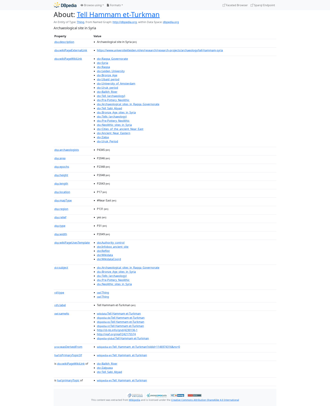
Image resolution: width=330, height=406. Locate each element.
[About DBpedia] (65, 5)
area (59, 158)
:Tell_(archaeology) (111, 96)
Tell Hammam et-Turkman (118, 14)
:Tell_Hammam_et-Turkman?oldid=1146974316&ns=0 (138, 347)
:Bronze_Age (107, 75)
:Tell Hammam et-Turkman (119, 313)
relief (60, 217)
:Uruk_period (107, 88)
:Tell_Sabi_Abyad (109, 108)
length (61, 183)
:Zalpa (103, 137)
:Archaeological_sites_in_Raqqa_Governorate (128, 104)
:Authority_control (110, 242)
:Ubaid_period (108, 79)
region (61, 209)
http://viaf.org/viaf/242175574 (116, 334)
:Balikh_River (107, 92)
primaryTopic (68, 380)
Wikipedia (134, 400)
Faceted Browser (236, 5)
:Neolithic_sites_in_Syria (114, 125)
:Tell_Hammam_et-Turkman (122, 355)
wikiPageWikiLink (68, 59)
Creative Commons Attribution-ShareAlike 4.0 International (205, 400)
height (61, 175)
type (59, 226)
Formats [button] (115, 5)
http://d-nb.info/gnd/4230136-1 (117, 330)
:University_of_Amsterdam (116, 83)
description (64, 42)
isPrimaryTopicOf (68, 355)
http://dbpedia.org (125, 22)
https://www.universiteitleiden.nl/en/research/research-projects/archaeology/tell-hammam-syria (160, 50)
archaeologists (66, 150)
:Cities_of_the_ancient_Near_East (120, 129)
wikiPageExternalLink (70, 50)
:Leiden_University (111, 71)
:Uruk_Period (107, 141)
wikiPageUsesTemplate (72, 242)
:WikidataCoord (109, 259)
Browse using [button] (92, 5)
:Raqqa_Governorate (112, 59)
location (62, 192)
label (60, 305)
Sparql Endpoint (264, 5)
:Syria (102, 63)
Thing (80, 22)
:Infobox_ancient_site (112, 247)
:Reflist (103, 251)
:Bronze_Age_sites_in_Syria (116, 112)
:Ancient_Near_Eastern (113, 133)
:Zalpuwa (105, 368)
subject (61, 267)
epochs (61, 167)
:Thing (103, 292)
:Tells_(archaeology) (112, 116)
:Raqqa (103, 67)
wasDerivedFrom (68, 347)
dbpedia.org (171, 22)
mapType (63, 200)
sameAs (61, 313)
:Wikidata (105, 255)
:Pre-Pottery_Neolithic (113, 100)
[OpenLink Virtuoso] (135, 395)
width (60, 234)
